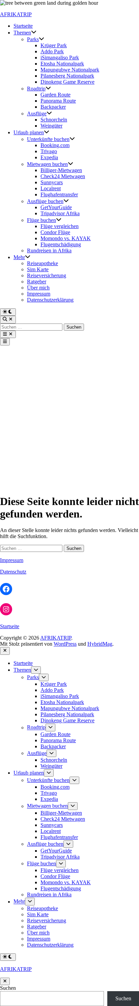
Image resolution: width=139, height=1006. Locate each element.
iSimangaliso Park (59, 57)
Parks (33, 39)
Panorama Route (58, 101)
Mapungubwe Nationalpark (69, 70)
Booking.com (55, 145)
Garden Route (55, 94)
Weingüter (51, 126)
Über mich (38, 287)
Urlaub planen (28, 132)
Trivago (48, 151)
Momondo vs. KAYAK (65, 238)
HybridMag (99, 644)
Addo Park (52, 51)
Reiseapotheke (42, 263)
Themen (22, 32)
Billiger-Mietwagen (61, 170)
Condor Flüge (55, 232)
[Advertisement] (69, 418)
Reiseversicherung (46, 275)
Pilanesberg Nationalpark (67, 76)
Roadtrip (36, 88)
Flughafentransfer (59, 194)
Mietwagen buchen (47, 164)
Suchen (8, 988)
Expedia (49, 157)
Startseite (23, 26)
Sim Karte (38, 269)
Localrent (50, 188)
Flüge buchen (41, 220)
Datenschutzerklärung (50, 300)
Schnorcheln (53, 119)
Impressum (38, 294)
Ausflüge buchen (45, 201)
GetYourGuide (56, 207)
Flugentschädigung (60, 244)
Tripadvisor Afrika (60, 213)
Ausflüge (37, 113)
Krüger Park (53, 45)
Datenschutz (13, 572)
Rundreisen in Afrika (49, 250)
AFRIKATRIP (16, 14)
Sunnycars (51, 182)
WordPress (65, 644)
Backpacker (53, 107)
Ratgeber (36, 281)
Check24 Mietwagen (62, 176)
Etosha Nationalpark (62, 63)
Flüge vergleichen (59, 226)
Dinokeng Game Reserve (67, 82)
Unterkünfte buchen (48, 139)
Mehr (19, 257)
